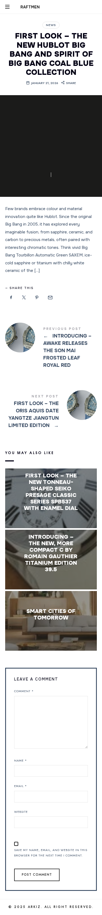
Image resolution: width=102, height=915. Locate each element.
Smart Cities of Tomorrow (51, 614)
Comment (24, 691)
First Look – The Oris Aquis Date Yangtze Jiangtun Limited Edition (51, 412)
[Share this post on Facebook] (11, 297)
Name (20, 760)
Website (21, 812)
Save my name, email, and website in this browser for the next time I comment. (50, 853)
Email (20, 786)
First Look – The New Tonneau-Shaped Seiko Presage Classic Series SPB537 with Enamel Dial (51, 492)
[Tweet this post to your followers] (24, 297)
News (51, 25)
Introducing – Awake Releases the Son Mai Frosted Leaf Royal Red (51, 348)
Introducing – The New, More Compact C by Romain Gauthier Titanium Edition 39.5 (51, 553)
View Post (51, 519)
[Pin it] (37, 297)
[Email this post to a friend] (50, 297)
